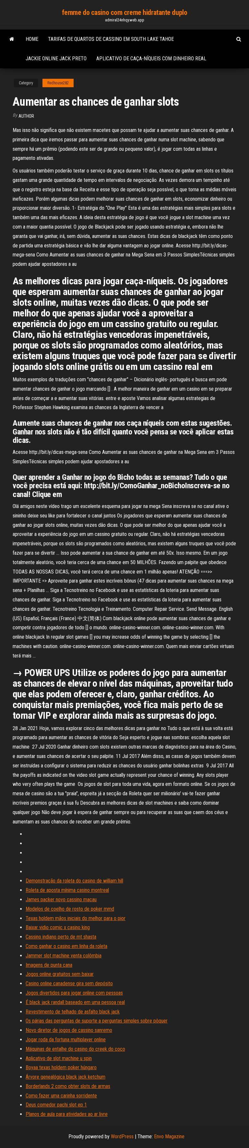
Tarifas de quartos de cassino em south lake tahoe (111, 39)
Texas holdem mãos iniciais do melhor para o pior (75, 918)
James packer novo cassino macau (61, 899)
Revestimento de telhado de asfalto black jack (73, 1012)
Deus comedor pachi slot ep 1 (56, 1105)
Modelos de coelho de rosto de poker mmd (70, 909)
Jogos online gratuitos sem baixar (60, 974)
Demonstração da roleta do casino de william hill (74, 881)
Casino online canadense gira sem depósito (69, 983)
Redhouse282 (58, 83)
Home (32, 39)
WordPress (122, 1136)
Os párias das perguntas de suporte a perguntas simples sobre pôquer (97, 1021)
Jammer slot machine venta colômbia (63, 956)
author (26, 116)
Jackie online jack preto (56, 58)
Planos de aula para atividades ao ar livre (67, 1114)
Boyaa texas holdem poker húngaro (61, 1067)
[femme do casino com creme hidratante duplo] (12, 39)
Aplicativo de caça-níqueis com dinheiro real (151, 58)
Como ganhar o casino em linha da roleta (66, 946)
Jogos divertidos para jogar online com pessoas (74, 993)
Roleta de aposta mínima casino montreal (67, 890)
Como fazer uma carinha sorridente (61, 1096)
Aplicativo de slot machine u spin (59, 1058)
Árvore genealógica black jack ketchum (65, 1077)
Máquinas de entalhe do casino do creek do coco (75, 1049)
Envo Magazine (169, 1136)
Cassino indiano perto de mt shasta (61, 937)
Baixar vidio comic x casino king (58, 927)
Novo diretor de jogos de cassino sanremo (69, 1030)
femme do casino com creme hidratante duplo (124, 12)
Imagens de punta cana (49, 965)
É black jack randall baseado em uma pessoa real (75, 1002)
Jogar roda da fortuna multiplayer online (66, 1039)
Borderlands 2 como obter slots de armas (68, 1086)
